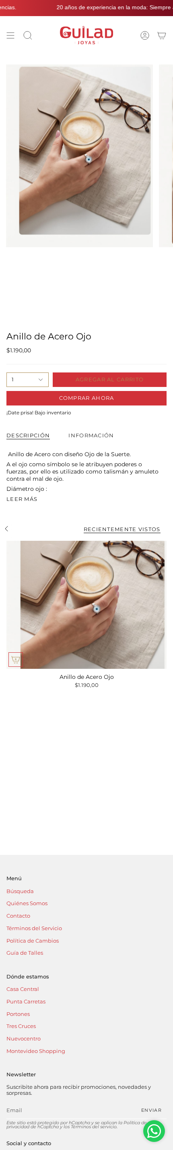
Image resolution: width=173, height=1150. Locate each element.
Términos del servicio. (94, 1126)
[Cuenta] (145, 35)
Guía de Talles (24, 953)
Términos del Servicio (34, 928)
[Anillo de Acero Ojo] (86, 605)
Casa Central (22, 989)
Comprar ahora (86, 398)
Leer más (21, 499)
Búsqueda (20, 891)
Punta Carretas (25, 1002)
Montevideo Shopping (35, 1051)
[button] (28, 35)
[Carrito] (162, 35)
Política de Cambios (32, 941)
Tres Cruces (21, 1026)
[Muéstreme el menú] (10, 35)
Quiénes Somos (26, 903)
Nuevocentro (23, 1039)
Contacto (18, 916)
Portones (18, 1014)
